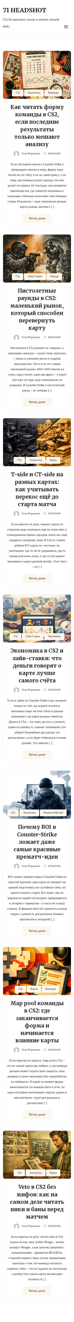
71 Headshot (24, 10)
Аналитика (34, 93)
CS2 (18, 93)
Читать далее (37, 218)
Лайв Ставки (35, 276)
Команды (53, 93)
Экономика (54, 636)
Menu (6, 27)
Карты (53, 460)
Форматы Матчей (53, 813)
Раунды (54, 276)
